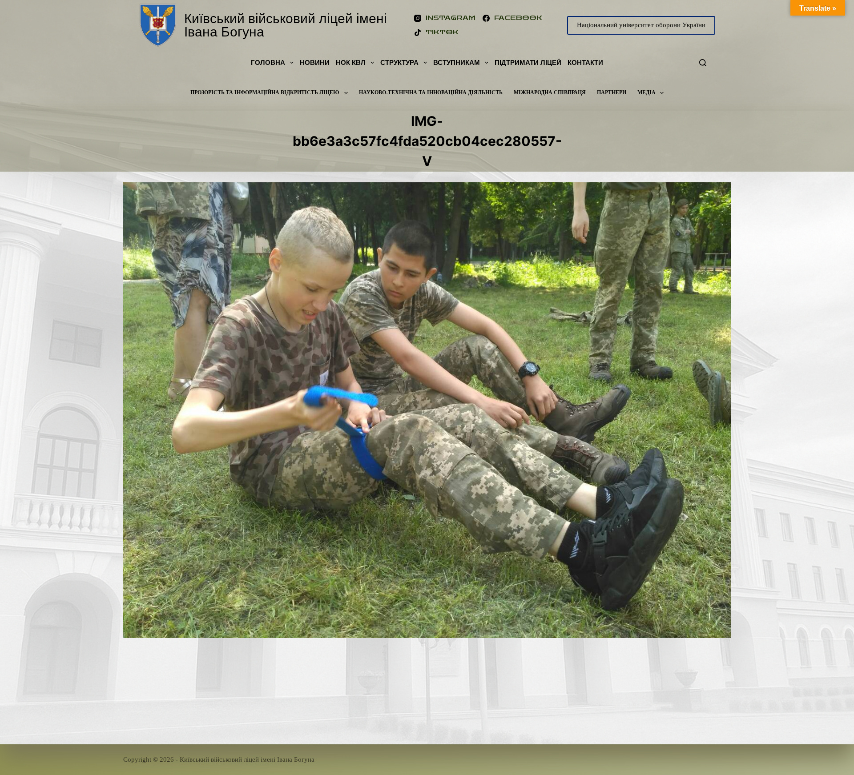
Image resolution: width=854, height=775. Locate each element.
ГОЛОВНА (268, 62)
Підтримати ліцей (528, 62)
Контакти (585, 62)
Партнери (611, 92)
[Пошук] (702, 62)
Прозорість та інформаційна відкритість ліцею (264, 92)
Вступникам (456, 62)
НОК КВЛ (351, 62)
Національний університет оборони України (641, 24)
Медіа (646, 92)
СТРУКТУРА (399, 62)
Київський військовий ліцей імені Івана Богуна (285, 25)
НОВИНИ (315, 62)
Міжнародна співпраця (550, 92)
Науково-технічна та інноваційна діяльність (431, 92)
